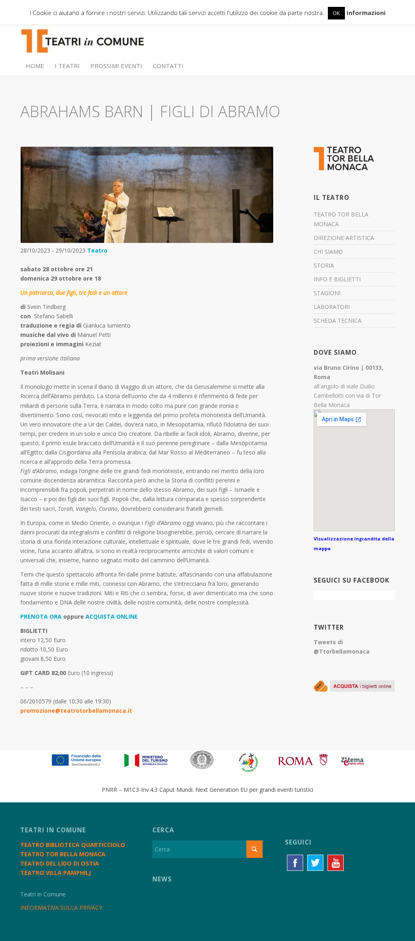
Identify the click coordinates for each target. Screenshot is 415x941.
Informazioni (366, 13)
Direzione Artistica (344, 238)
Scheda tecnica (338, 320)
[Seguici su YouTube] (335, 863)
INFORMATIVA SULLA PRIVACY (61, 907)
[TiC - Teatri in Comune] (82, 37)
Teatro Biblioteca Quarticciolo (72, 845)
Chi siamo (328, 251)
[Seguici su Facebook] (295, 863)
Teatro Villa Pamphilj (55, 873)
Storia (324, 265)
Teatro (97, 250)
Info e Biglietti (337, 279)
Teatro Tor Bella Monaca (341, 218)
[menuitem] (34, 66)
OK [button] (336, 13)
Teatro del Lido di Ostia (59, 863)
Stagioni (327, 293)
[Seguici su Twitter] (315, 863)
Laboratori (332, 307)
